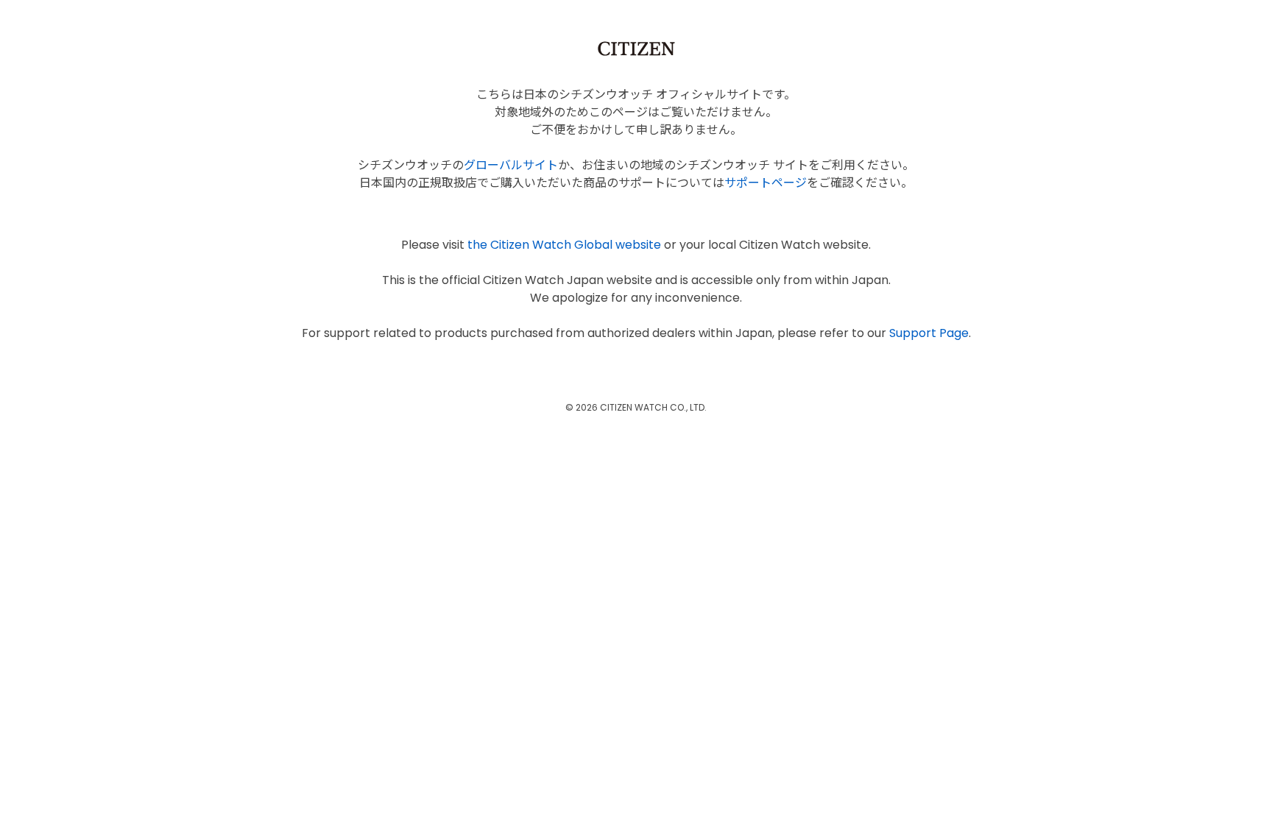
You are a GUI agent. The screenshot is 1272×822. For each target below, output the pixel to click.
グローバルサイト (511, 165)
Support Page (929, 333)
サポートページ (765, 182)
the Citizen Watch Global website (564, 244)
